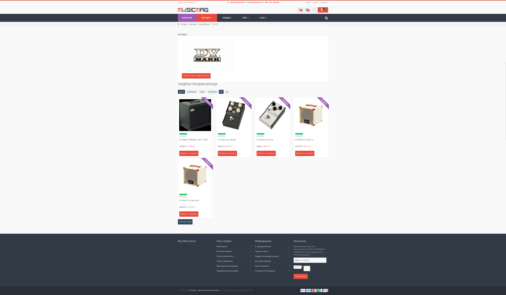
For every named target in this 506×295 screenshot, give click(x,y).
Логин (180, 2)
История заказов (224, 251)
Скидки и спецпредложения (267, 256)
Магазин (206, 18)
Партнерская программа (227, 266)
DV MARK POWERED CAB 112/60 (193, 140)
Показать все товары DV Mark (196, 76)
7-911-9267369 (273, 2)
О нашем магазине (263, 246)
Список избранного (225, 256)
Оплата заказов (262, 266)
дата (181, 91)
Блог (245, 18)
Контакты (324, 2)
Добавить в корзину (188, 153)
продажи (212, 91)
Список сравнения (224, 261)
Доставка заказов (263, 261)
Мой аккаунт (222, 246)
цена (202, 91)
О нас (262, 18)
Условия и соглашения (265, 271)
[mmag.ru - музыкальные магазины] (193, 10)
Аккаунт (308, 2)
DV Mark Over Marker (227, 140)
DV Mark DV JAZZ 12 (304, 140)
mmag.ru (184, 24)
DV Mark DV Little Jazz (189, 200)
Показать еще (185, 222)
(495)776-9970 (238, 2)
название (191, 91)
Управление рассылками (227, 271)
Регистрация (190, 2)
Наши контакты (262, 251)
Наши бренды (204, 24)
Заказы (316, 2)
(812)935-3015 (256, 2)
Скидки (226, 18)
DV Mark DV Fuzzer (265, 140)
